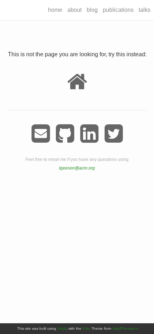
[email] (41, 134)
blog (92, 10)
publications (118, 10)
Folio (86, 328)
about (74, 10)
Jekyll (61, 328)
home (55, 10)
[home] (77, 82)
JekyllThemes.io (125, 328)
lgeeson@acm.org (77, 168)
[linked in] (89, 134)
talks (144, 10)
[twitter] (114, 134)
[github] (65, 134)
